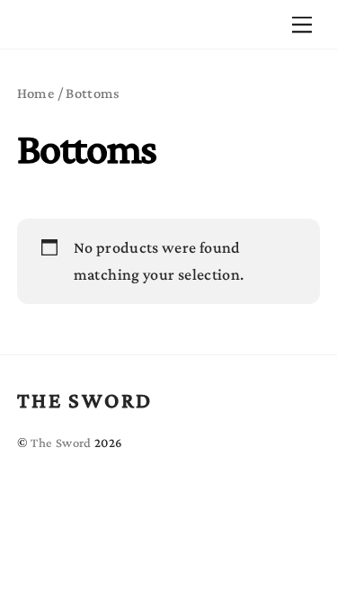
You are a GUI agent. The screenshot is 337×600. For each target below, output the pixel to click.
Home (35, 93)
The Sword (61, 442)
